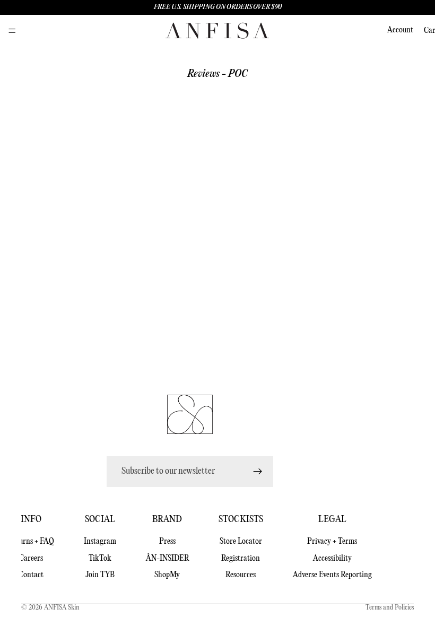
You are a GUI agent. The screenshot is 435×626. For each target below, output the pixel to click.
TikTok (100, 558)
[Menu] (12, 31)
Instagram (100, 541)
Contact (31, 575)
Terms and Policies (390, 607)
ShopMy (167, 575)
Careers (31, 558)
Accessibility (332, 558)
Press (167, 541)
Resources (240, 575)
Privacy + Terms (332, 541)
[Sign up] (258, 471)
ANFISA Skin (62, 607)
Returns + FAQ (31, 541)
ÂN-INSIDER (167, 558)
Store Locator (241, 541)
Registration (240, 558)
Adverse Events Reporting (332, 575)
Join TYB (100, 575)
